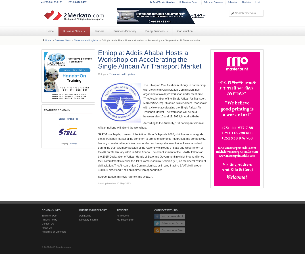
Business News (72, 31)
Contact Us (48, 223)
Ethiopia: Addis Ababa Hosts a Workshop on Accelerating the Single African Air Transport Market (149, 59)
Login (258, 2)
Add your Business (213, 2)
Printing (73, 143)
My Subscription (125, 219)
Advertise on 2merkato (54, 231)
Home (50, 31)
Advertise (233, 2)
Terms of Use (49, 215)
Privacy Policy (49, 219)
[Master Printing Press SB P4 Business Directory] (237, 119)
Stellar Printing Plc (68, 118)
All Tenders (123, 215)
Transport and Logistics (86, 40)
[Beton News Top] (161, 16)
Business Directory (124, 31)
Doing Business (155, 31)
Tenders (99, 31)
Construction (185, 31)
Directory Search (190, 2)
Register (246, 2)
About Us (47, 227)
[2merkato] (77, 15)
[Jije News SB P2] (68, 76)
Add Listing (85, 215)
